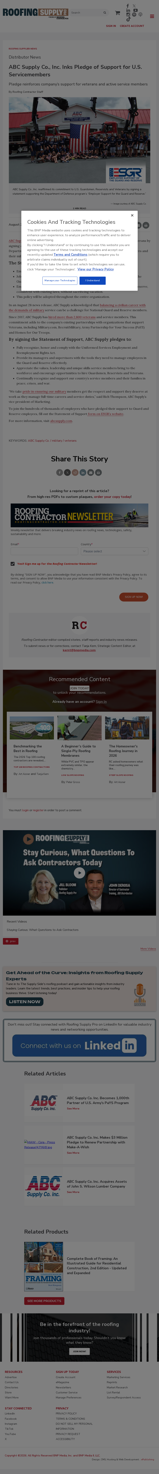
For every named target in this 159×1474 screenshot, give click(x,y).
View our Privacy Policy (96, 269)
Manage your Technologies (60, 280)
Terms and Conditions (70, 254)
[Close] (132, 215)
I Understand (92, 280)
